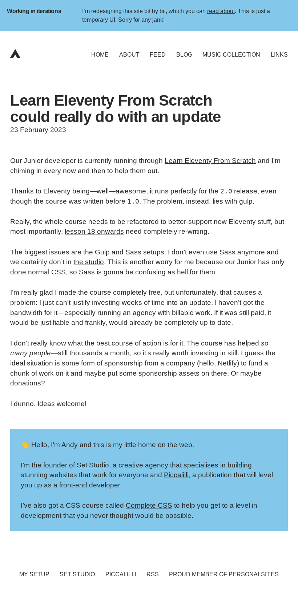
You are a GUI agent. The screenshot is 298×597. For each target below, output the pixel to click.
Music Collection (231, 55)
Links (279, 55)
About (129, 55)
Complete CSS (149, 505)
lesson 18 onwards (94, 231)
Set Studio (93, 465)
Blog (184, 55)
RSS (152, 574)
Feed (158, 55)
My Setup (34, 574)
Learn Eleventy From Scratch (210, 160)
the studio (88, 262)
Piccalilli (176, 475)
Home (100, 55)
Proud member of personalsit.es (224, 574)
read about (221, 11)
